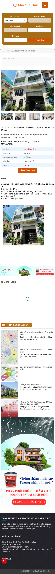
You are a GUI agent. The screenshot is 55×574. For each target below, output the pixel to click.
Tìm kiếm (39, 36)
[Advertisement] (27, 62)
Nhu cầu (15, 36)
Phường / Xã (15, 26)
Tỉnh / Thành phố (15, 16)
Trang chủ (5, 127)
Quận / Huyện (39, 16)
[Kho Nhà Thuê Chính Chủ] (26, 4)
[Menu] (45, 5)
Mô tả (3, 179)
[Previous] (5, 90)
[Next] (49, 90)
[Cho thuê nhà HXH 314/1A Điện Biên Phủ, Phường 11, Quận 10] (7, 116)
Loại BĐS (39, 26)
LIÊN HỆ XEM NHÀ (28, 170)
